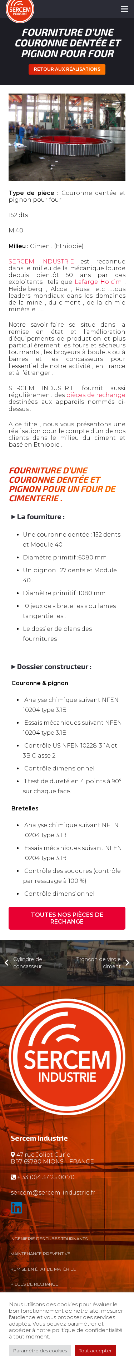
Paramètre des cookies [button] (40, 1350)
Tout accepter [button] (95, 1350)
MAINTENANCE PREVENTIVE (40, 1253)
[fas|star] (67, 1209)
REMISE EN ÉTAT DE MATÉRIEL (43, 1269)
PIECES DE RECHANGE (34, 1284)
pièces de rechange (95, 395)
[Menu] (124, 9)
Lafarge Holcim (98, 281)
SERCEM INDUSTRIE (41, 261)
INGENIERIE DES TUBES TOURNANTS (49, 1238)
